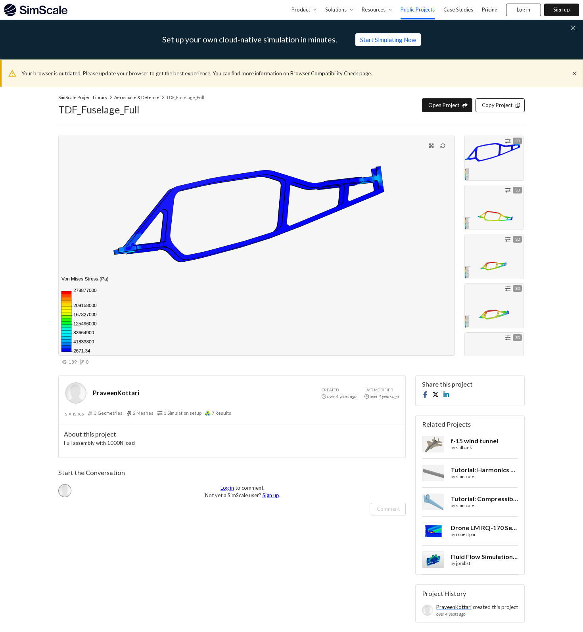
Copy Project (497, 105)
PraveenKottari (116, 392)
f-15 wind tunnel (474, 440)
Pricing (489, 9)
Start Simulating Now (388, 39)
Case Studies (458, 9)
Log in (523, 9)
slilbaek (464, 447)
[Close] (574, 73)
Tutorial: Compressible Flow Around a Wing (484, 498)
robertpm (465, 534)
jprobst (463, 563)
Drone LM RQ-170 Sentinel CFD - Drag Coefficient (484, 527)
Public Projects (418, 9)
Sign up (561, 9)
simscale (465, 476)
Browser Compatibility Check (324, 73)
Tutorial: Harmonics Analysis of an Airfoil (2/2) (484, 469)
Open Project (443, 105)
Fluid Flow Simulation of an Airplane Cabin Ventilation (484, 556)
